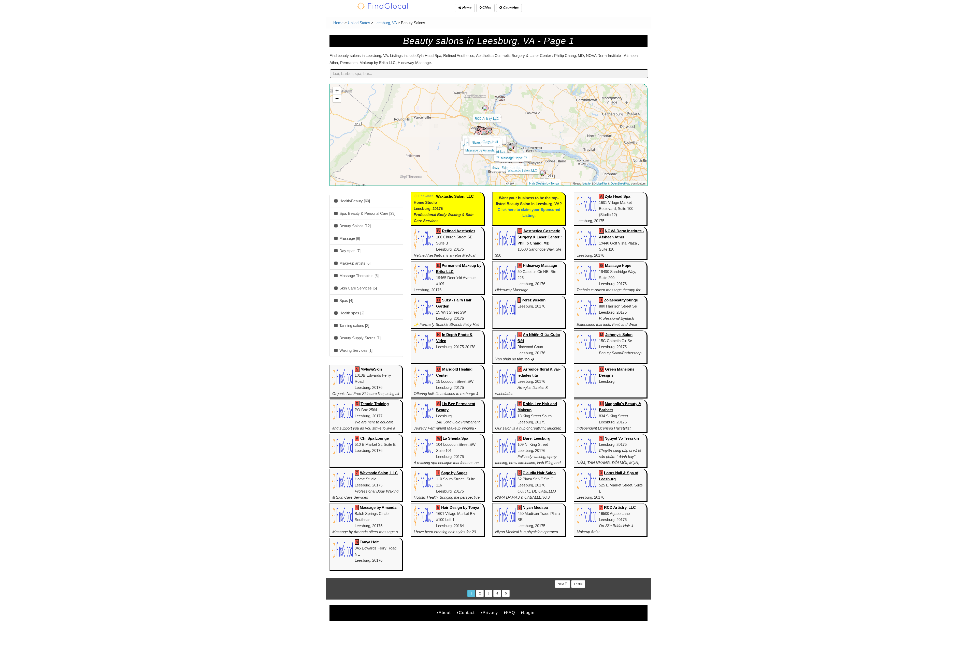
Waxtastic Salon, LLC (522, 170)
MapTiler (601, 183)
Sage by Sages (454, 473)
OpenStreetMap (620, 183)
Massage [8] (349, 238)
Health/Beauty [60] (354, 201)
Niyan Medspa (535, 507)
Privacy (490, 612)
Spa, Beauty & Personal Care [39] (366, 213)
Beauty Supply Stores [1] (359, 338)
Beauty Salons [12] (354, 226)
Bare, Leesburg (536, 438)
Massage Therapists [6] (358, 275)
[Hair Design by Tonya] (543, 173)
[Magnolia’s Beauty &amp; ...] (477, 135)
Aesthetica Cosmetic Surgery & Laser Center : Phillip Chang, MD (540, 237)
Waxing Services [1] (355, 350)
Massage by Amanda (480, 150)
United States (359, 23)
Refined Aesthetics (458, 231)
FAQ (510, 612)
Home (466, 8)
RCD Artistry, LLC (487, 118)
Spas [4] (345, 300)
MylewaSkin (371, 369)
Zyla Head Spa (617, 196)
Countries (510, 8)
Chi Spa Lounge (374, 438)
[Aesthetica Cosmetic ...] (511, 148)
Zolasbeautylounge (621, 300)
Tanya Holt (490, 141)
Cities (486, 8)
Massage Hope (511, 158)
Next (561, 584)
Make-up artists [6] (354, 263)
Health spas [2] (351, 313)
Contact (467, 612)
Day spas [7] (349, 251)
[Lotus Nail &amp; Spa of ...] (484, 132)
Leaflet (587, 183)
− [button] (337, 98)
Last (577, 584)
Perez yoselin (533, 300)
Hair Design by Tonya (544, 183)
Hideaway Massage (540, 265)
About (445, 612)
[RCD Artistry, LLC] (485, 108)
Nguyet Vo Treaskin (622, 438)
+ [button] (337, 91)
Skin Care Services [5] (357, 288)
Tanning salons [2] (353, 325)
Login (529, 612)
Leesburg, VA (386, 23)
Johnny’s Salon (619, 334)
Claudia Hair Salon (539, 473)
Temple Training (375, 404)
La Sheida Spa (455, 438)
